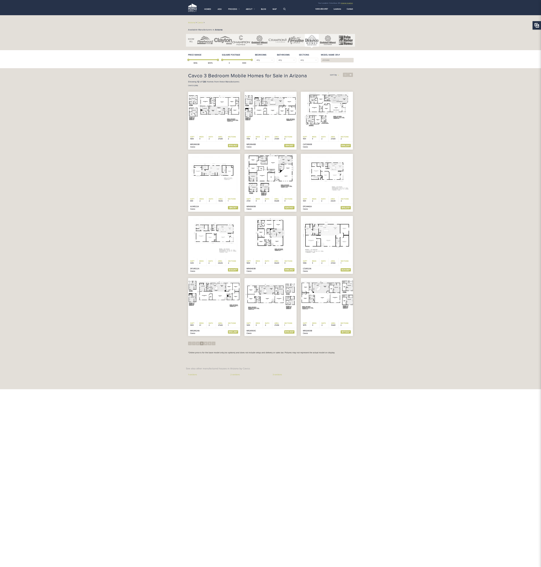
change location (347, 3)
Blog (263, 9)
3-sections (277, 374)
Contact (350, 9)
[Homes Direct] (192, 7)
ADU (220, 9)
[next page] (213, 343)
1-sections (192, 374)
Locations (337, 9)
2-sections (235, 374)
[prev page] (190, 343)
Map (275, 9)
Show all (191, 40)
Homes (207, 9)
